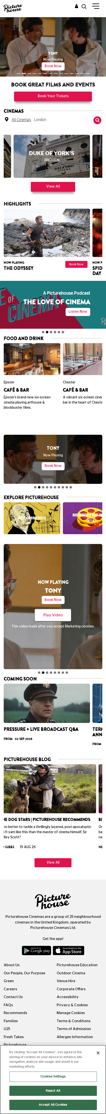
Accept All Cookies (53, 1104)
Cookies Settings (53, 1076)
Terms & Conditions (73, 1014)
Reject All (53, 1090)
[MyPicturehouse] (76, 7)
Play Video (53, 608)
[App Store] (68, 944)
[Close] (98, 1052)
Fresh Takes (14, 1030)
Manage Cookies (71, 1006)
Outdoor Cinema (71, 966)
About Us (11, 958)
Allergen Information (75, 1030)
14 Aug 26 (36, 840)
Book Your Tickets (53, 89)
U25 (7, 1022)
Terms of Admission (74, 1022)
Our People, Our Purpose (24, 966)
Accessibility (68, 990)
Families (11, 1014)
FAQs (8, 998)
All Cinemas (21, 113)
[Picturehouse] (13, 8)
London (40, 113)
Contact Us (13, 990)
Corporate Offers (71, 982)
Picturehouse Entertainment (16, 1040)
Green (9, 974)
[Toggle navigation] (95, 7)
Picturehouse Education (77, 958)
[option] (52, 151)
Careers (10, 982)
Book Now (53, 59)
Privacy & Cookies (72, 998)
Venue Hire (66, 974)
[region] (53, 1079)
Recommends (15, 1006)
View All (53, 179)
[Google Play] (37, 944)
